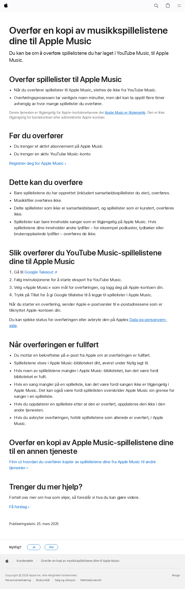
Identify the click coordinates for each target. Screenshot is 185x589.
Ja (33, 547)
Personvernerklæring (18, 580)
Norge (176, 575)
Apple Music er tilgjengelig (125, 112)
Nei (51, 547)
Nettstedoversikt (90, 580)
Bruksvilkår (43, 580)
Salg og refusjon (65, 580)
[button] (156, 6)
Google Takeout (38, 272)
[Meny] (179, 6)
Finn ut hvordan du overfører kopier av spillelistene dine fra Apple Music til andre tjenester (82, 464)
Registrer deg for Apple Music (36, 163)
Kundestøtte (25, 561)
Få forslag (18, 506)
